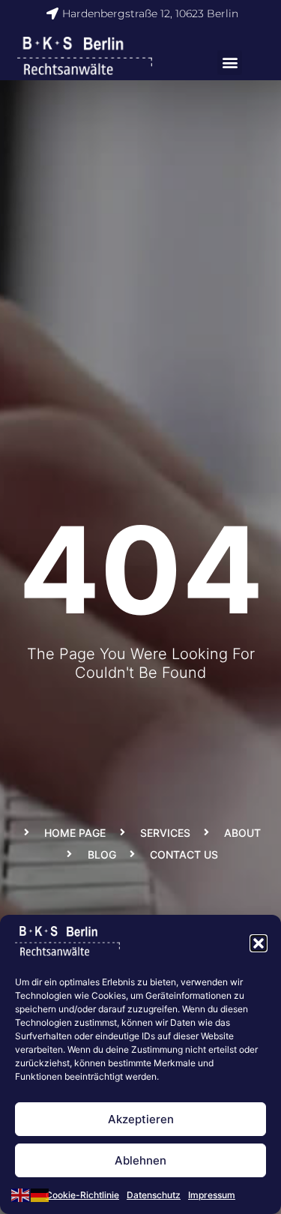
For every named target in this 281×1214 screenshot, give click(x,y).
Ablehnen (140, 1160)
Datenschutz (154, 1195)
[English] (21, 1193)
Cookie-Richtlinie (82, 1195)
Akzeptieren (141, 1119)
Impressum (211, 1195)
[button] (258, 943)
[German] (40, 1193)
